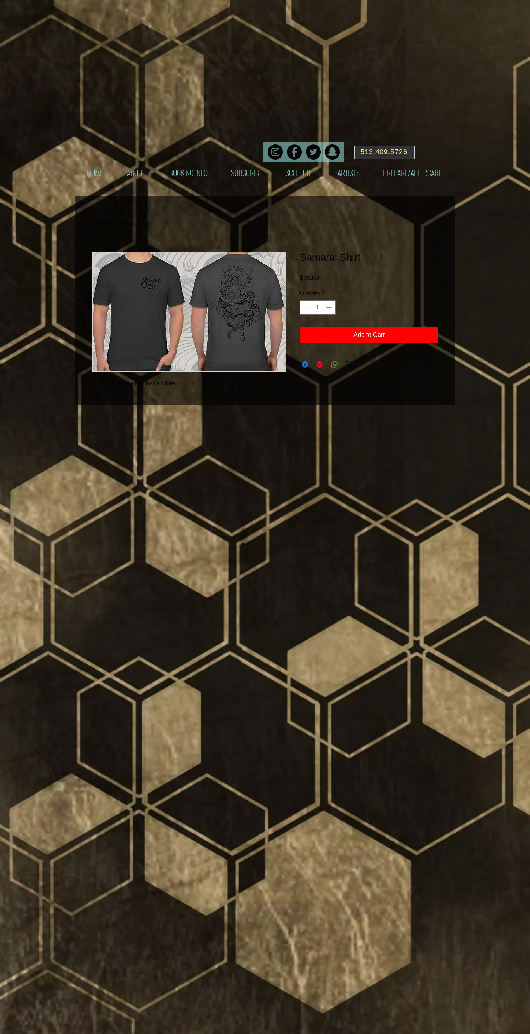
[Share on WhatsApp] (334, 364)
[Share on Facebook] (305, 364)
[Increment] (329, 307)
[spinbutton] (318, 307)
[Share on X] (349, 364)
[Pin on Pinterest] (319, 364)
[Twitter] (313, 152)
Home (100, 223)
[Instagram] (275, 152)
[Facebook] (294, 152)
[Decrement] (306, 307)
